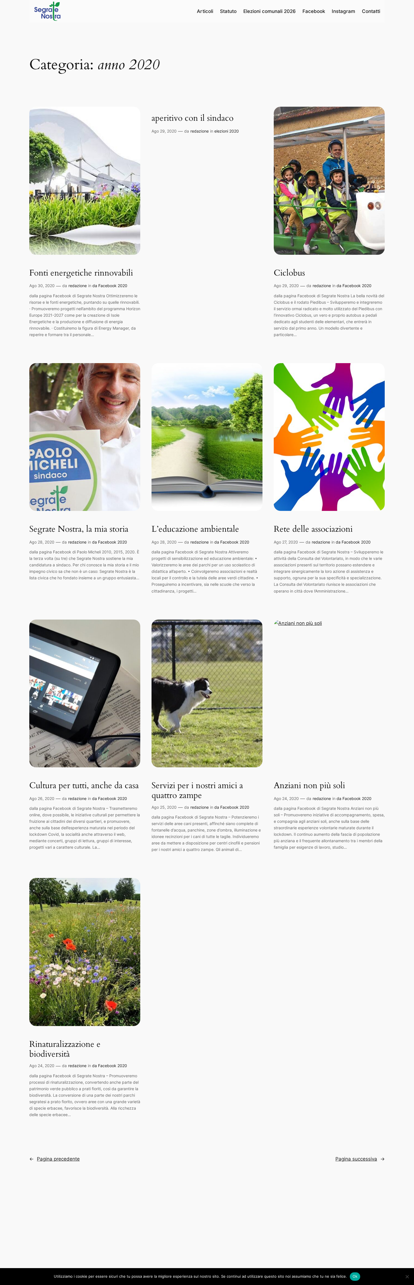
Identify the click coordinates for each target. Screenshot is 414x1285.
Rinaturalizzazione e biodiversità (65, 1050)
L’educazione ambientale (195, 529)
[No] (407, 1276)
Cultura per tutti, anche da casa (84, 786)
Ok (355, 1276)
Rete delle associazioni (313, 529)
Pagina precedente (54, 1159)
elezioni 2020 (226, 131)
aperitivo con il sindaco (192, 118)
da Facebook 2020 (109, 285)
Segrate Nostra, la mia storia (78, 529)
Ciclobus (289, 273)
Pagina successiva (360, 1159)
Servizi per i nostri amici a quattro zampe (197, 791)
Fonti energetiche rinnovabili (81, 273)
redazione (77, 285)
